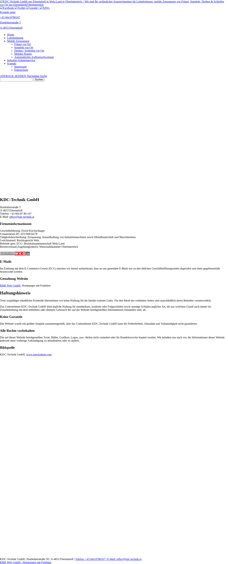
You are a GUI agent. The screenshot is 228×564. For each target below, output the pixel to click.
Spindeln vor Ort (23, 47)
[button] (114, 143)
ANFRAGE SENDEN (13, 75)
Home (10, 34)
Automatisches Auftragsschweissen (34, 57)
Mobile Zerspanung (18, 41)
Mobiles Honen (23, 53)
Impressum (20, 66)
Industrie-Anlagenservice (21, 60)
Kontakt (11, 63)
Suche (43, 75)
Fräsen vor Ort (22, 44)
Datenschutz (21, 69)
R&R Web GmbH (10, 285)
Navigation (33, 75)
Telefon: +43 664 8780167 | (91, 559)
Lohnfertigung (15, 37)
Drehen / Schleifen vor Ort (29, 50)
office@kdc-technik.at (21, 216)
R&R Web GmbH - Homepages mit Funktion (25, 562)
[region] (114, 173)
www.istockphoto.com (39, 354)
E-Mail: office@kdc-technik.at (124, 559)
